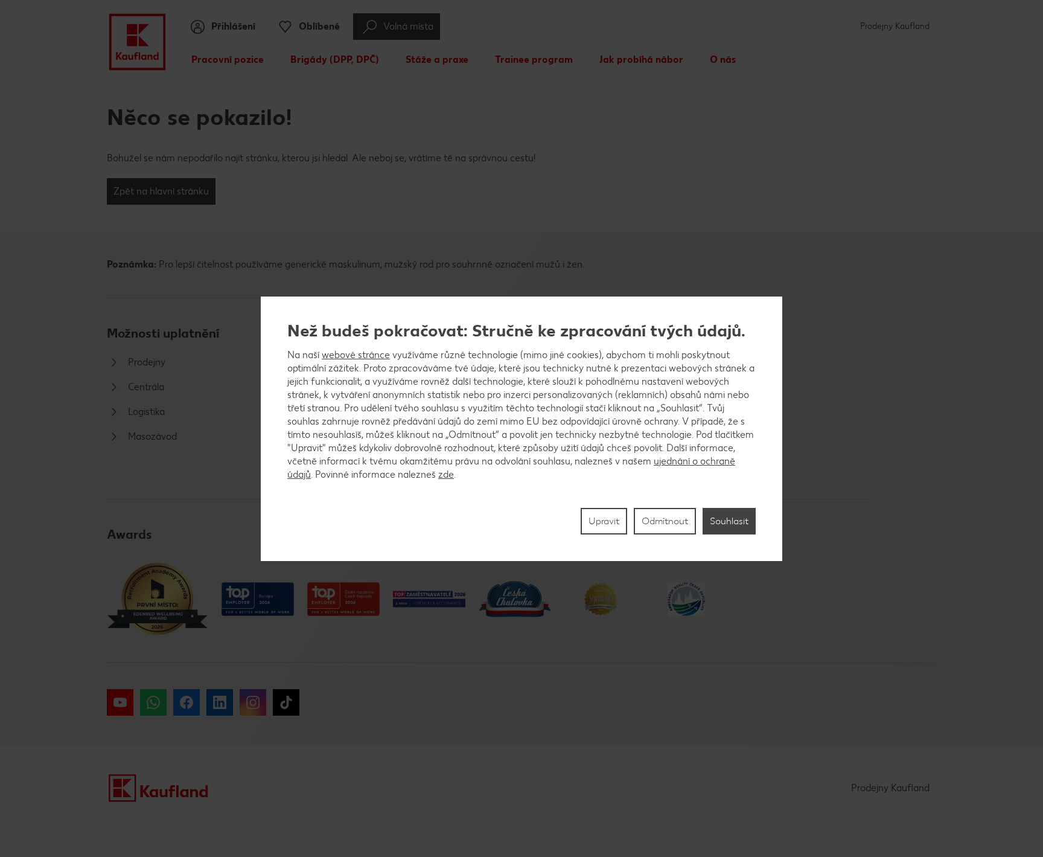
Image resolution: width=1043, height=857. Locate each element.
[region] (521, 429)
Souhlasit (729, 521)
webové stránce (356, 355)
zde (446, 474)
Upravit (603, 521)
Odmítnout (665, 521)
